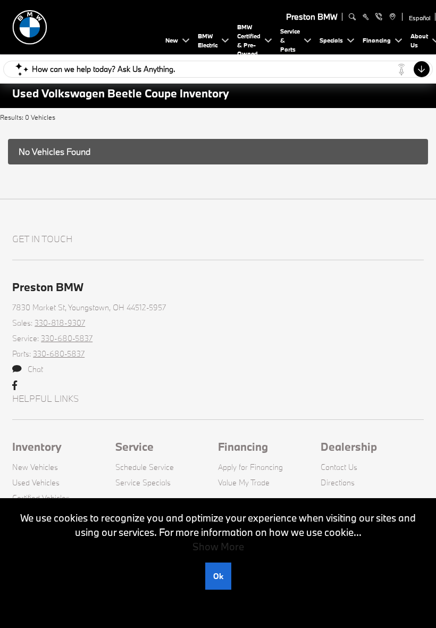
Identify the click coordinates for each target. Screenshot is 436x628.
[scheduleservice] (365, 17)
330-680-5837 (67, 338)
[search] (352, 17)
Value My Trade (244, 482)
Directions (338, 482)
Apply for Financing (250, 467)
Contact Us (339, 467)
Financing (243, 446)
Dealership (349, 446)
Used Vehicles (36, 482)
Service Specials (143, 482)
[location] (391, 17)
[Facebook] (14, 385)
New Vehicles (35, 467)
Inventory (37, 446)
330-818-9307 (60, 323)
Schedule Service (144, 467)
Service (134, 446)
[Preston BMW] (86, 25)
